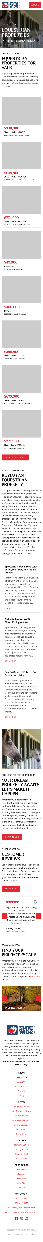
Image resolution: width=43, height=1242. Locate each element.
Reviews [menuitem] (21, 1091)
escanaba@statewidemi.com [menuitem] (21, 1207)
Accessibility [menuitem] (11, 1230)
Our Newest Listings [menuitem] (21, 1111)
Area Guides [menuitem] (21, 1129)
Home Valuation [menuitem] (21, 1145)
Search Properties (15, 457)
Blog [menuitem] (22, 1095)
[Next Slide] (38, 916)
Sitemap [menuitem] (34, 1230)
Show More (11, 889)
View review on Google (15, 931)
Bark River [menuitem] (21, 1178)
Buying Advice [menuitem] (21, 1115)
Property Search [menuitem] (21, 1106)
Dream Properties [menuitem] (21, 1125)
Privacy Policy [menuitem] (24, 1230)
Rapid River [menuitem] (22, 1183)
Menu (36, 5)
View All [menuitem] (21, 1187)
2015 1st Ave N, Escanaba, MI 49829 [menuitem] (21, 1212)
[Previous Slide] (4, 916)
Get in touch (12, 837)
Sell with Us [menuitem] (21, 1158)
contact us (35, 976)
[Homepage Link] (11, 4)
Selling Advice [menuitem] (21, 1149)
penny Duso (13, 928)
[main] (21, 512)
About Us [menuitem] (21, 1082)
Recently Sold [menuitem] (21, 1154)
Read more (10, 608)
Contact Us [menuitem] (21, 1198)
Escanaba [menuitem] (21, 1169)
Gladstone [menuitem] (21, 1174)
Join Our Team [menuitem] (21, 1086)
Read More (16, 923)
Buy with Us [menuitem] (21, 1134)
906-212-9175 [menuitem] (21, 1203)
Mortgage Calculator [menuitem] (21, 1120)
